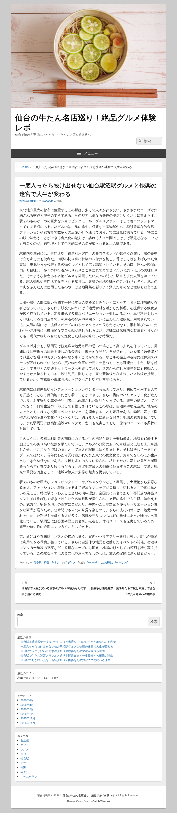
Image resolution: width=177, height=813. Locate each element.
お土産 (25, 740)
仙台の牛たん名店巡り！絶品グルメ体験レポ (85, 122)
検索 (20, 615)
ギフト (25, 745)
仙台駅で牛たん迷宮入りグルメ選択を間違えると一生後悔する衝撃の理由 (67, 655)
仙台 (23, 754)
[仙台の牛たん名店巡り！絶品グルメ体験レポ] (88, 106)
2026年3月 (27, 705)
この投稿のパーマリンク (114, 562)
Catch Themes (101, 801)
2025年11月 (28, 723)
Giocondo (47, 201)
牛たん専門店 (29, 777)
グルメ (72, 562)
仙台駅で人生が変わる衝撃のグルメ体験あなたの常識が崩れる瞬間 (63, 651)
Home (25, 167)
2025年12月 (28, 718)
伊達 (23, 763)
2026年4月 (27, 700)
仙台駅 (37, 562)
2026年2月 (27, 709)
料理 (46, 562)
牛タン (56, 562)
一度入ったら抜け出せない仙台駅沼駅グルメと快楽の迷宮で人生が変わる (67, 646)
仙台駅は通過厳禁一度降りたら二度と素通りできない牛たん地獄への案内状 (68, 642)
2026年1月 (27, 714)
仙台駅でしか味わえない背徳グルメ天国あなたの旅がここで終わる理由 (65, 660)
